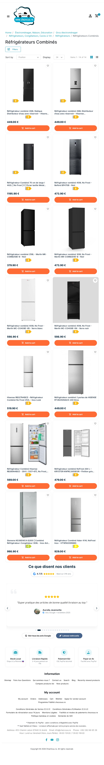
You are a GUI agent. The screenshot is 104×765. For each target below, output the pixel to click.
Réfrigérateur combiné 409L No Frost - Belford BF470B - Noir (73, 183)
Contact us (56, 680)
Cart (51, 699)
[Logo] (24, 15)
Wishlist (59, 699)
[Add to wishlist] (48, 65)
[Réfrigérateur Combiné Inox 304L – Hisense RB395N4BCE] (28, 443)
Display (47, 57)
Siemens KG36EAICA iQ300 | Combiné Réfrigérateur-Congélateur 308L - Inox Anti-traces (28, 541)
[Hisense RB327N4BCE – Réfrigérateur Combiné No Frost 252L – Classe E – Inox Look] (28, 372)
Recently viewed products (89, 680)
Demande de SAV (65, 716)
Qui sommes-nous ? (41, 680)
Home (8, 32)
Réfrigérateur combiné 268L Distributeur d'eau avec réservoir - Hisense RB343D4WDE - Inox (73, 112)
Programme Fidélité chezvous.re (52, 702)
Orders (33, 699)
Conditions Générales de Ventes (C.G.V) (33, 709)
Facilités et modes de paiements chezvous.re (78, 712)
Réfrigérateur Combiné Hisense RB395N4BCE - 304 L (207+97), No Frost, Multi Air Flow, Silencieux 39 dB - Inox (27, 470)
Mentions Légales (49, 712)
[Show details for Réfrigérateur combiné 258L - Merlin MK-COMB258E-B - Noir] (28, 228)
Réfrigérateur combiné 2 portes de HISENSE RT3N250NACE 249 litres (75, 398)
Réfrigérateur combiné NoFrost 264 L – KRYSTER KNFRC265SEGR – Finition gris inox (73, 470)
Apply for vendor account (75, 699)
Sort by (9, 57)
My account (23, 699)
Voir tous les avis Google (39, 636)
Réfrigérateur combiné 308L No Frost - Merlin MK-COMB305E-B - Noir (73, 255)
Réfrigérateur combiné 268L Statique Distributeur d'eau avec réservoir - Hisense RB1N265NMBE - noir (27, 112)
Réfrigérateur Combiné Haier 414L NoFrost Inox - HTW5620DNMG (74, 541)
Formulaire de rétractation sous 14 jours (23, 712)
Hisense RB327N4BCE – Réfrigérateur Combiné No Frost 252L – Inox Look (25, 398)
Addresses (43, 699)
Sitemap (7, 680)
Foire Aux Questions (22, 680)
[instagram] (57, 739)
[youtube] (52, 739)
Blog (73, 680)
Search (66, 680)
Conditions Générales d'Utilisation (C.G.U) (70, 709)
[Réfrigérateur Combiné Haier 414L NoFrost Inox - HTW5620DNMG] (76, 515)
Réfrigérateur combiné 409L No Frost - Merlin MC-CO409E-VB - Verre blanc (25, 327)
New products (62, 684)
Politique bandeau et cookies (43, 716)
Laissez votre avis (70, 636)
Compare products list (44, 684)
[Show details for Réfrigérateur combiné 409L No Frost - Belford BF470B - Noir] (76, 157)
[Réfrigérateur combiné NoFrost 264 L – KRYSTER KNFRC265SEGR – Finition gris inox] (76, 443)
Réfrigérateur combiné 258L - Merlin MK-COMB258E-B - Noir (26, 255)
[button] (8, 16)
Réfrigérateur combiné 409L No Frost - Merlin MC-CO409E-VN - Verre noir (73, 327)
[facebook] (46, 739)
